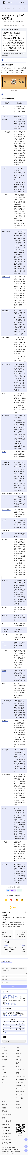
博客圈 (4, 1108)
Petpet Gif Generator (7, 1114)
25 (7, 1030)
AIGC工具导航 (6, 132)
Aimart (4, 497)
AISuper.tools (6, 643)
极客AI (4, 393)
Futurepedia (5, 310)
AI (1, 68)
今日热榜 (4, 1111)
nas (3, 1082)
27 (13, 1030)
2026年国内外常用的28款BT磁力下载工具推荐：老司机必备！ (7, 1121)
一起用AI (4, 168)
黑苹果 (17, 1063)
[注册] (19, 2)
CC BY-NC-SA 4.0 (14, 924)
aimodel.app (5, 530)
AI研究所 (4, 607)
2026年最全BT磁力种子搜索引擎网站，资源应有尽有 (7, 1124)
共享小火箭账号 (20, 1092)
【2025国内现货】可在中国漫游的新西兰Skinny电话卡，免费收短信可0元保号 (7, 1133)
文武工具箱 (19, 1095)
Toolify (4, 106)
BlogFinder (5, 1105)
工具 (17, 70)
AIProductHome (7, 493)
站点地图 (4, 1050)
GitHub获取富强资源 (8, 995)
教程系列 (18, 1053)
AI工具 (12, 8)
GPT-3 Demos (6, 337)
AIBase (4, 683)
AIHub (4, 670)
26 (10, 1030)
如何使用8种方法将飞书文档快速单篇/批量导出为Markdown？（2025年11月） (7, 1136)
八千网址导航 (6, 364)
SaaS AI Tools (6, 231)
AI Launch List (6, 509)
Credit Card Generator (21, 1076)
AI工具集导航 (6, 415)
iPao (18, 1149)
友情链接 (4, 1060)
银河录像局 (6, 1012)
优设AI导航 (5, 580)
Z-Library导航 (19, 1098)
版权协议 (18, 1108)
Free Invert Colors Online (21, 1088)
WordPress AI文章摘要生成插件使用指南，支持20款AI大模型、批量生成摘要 (7, 1130)
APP (3, 1070)
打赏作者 (15, 907)
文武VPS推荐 (19, 1082)
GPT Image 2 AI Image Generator (21, 1079)
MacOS (4, 1073)
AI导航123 (5, 720)
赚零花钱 (13, 1004)
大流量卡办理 (14, 997)
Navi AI (4, 808)
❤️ (11, 899)
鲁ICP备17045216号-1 (8, 1151)
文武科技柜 (9, 2)
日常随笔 (18, 1057)
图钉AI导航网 (6, 774)
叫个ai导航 (5, 750)
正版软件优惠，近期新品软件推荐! (12, 1015)
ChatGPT (23, 184)
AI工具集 (4, 539)
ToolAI (4, 534)
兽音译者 (4, 1057)
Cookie (18, 1105)
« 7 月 (4, 1033)
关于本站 (4, 1053)
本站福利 (7, 1004)
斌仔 (10, 912)
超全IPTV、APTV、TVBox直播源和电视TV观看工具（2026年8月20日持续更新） (7, 1143)
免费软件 (18, 1073)
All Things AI (6, 276)
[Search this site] (21, 2)
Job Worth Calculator (21, 1070)
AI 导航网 (5, 842)
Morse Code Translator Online (21, 1085)
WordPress (8, 1149)
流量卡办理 (6, 997)
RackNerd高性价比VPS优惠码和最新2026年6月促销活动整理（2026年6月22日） (7, 1127)
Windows (4, 1076)
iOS (3, 1079)
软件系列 (18, 1060)
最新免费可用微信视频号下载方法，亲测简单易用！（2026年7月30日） (7, 1140)
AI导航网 (4, 195)
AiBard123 (5, 635)
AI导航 (3, 65)
